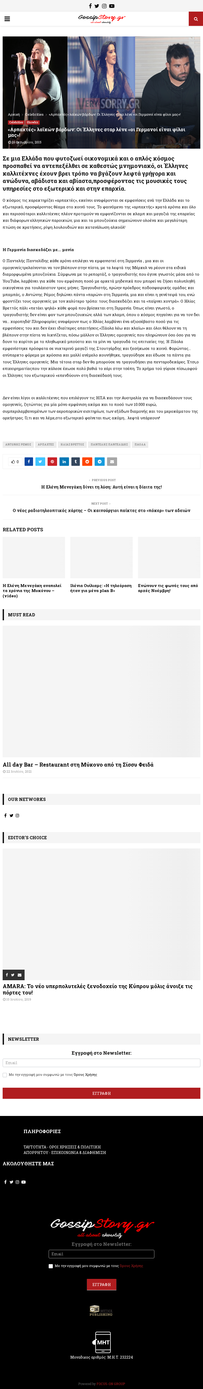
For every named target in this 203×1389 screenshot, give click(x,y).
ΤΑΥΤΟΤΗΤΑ (35, 1146)
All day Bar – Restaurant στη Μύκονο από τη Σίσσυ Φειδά (78, 764)
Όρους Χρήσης (85, 1074)
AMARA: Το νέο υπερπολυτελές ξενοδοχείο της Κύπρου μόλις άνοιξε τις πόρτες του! (98, 989)
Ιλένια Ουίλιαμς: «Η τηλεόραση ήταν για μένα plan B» (101, 588)
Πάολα (140, 444)
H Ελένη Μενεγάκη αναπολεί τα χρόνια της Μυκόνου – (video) (32, 590)
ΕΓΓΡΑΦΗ (102, 1093)
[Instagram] (104, 7)
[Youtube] (111, 7)
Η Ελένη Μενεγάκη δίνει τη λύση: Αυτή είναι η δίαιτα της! (101, 487)
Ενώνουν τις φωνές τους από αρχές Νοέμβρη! (168, 588)
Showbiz (32, 122)
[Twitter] (96, 7)
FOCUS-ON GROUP (110, 1384)
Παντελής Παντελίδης (109, 444)
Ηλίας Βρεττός (72, 444)
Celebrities (16, 122)
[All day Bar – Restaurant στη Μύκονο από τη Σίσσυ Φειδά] (101, 691)
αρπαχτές (46, 444)
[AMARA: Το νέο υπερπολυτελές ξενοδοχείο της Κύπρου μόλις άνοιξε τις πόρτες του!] (101, 914)
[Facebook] (90, 7)
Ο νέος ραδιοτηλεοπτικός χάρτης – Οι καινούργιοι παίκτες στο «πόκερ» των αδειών (101, 510)
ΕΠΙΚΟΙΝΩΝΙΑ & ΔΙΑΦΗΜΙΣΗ (78, 1152)
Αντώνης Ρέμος (18, 444)
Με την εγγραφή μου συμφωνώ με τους (52, 1074)
